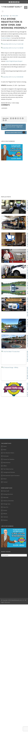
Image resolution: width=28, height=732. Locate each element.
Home (5, 446)
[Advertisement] (14, 178)
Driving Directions (8, 494)
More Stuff (6, 491)
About (5, 478)
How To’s (5, 507)
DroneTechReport (6, 38)
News (4, 449)
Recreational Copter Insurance (11, 475)
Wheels (5, 513)
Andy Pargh (6, 15)
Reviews (5, 520)
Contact (5, 482)
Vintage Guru (6, 504)
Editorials (5, 497)
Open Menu (25, 7)
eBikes (5, 466)
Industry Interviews (8, 500)
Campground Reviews (9, 472)
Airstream (6, 456)
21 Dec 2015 (14, 15)
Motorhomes (6, 462)
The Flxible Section (8, 469)
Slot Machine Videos (8, 453)
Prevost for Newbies (8, 459)
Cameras (5, 517)
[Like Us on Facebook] (13, 538)
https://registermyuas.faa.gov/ (14, 61)
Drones (5, 510)
